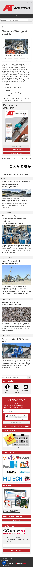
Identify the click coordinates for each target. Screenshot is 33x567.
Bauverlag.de (5, 565)
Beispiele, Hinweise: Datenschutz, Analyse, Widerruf (16, 426)
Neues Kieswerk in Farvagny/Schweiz (10, 185)
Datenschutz (17, 559)
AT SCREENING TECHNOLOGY (12, 510)
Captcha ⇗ (23, 419)
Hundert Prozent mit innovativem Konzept (11, 303)
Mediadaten (4, 559)
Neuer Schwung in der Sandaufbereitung (12, 262)
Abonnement (17, 150)
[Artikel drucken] (29, 166)
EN (31, 3)
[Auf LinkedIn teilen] (22, 167)
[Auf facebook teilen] (11, 167)
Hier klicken (18, 417)
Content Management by (8, 563)
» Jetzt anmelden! (16, 422)
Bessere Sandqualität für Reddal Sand (16, 340)
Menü (17, 16)
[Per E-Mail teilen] (25, 166)
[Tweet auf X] (14, 167)
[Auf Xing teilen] (18, 167)
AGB (11, 559)
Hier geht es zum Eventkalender (12, 448)
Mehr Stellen (16, 520)
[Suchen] (30, 20)
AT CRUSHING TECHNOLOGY (11, 512)
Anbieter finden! (17, 550)
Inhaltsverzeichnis (16, 153)
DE (28, 3)
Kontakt (24, 559)
